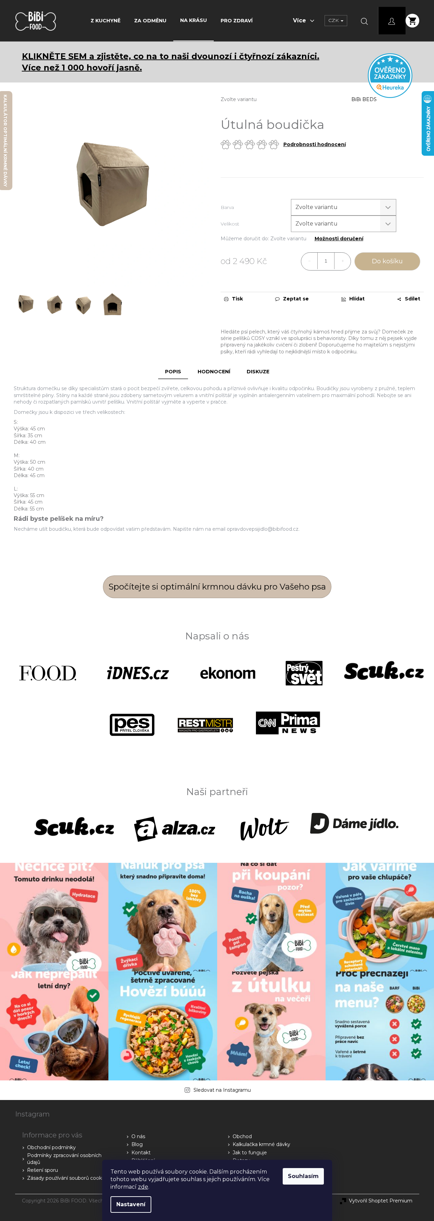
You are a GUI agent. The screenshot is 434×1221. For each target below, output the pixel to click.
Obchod (242, 1136)
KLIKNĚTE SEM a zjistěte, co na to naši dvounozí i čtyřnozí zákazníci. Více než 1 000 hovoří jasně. (170, 62)
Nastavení (130, 1204)
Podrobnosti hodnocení (314, 144)
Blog (137, 1144)
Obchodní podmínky (51, 1147)
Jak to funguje (250, 1153)
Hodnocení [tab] (214, 371)
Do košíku (387, 261)
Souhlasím (303, 1176)
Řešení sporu (42, 1170)
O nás (138, 1136)
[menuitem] (105, 20)
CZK (334, 20)
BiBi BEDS (364, 99)
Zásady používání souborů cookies (67, 1178)
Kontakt (141, 1153)
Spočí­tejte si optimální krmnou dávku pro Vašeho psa (217, 587)
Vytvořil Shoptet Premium (380, 1201)
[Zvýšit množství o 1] (342, 261)
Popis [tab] (173, 371)
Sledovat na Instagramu (222, 1090)
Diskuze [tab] (258, 371)
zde (143, 1187)
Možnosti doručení (339, 239)
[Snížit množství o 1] (309, 261)
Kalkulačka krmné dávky (261, 1144)
